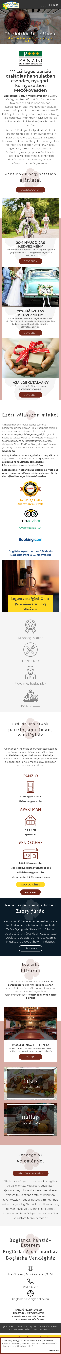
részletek (30, 948)
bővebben (30, 261)
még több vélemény (31, 1173)
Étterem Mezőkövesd (30, 1319)
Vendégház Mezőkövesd (28, 1316)
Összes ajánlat (30, 190)
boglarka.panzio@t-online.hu (30, 1299)
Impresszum (46, 1330)
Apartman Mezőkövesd (28, 1313)
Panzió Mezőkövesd (28, 1310)
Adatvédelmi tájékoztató (23, 1330)
